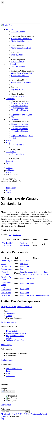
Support (9, 161)
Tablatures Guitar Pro (15, 340)
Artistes (9, 140)
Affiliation (10, 375)
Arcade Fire (6, 266)
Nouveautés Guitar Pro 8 (16, 333)
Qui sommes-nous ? (14, 369)
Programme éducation (15, 335)
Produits (9, 29)
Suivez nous (6, 405)
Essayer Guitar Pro (8, 307)
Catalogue (10, 190)
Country (44, 274)
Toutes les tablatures (19, 110)
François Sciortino (5, 273)
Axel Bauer (6, 292)
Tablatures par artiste (19, 105)
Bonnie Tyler (6, 261)
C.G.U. (19, 414)
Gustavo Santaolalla (24, 244)
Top (2, 419)
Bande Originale (42, 295)
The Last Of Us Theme (7, 244)
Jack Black (5, 295)
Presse (8, 371)
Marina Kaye (6, 269)
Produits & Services (9, 322)
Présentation (11, 188)
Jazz (45, 272)
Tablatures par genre (19, 108)
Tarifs (13, 117)
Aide (8, 373)
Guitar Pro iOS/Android (21, 48)
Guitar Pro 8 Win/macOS (21, 39)
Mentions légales (8, 414)
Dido (3, 263)
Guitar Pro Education (20, 41)
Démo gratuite (12, 331)
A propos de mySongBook (22, 115)
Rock (22, 261)
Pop (10, 235)
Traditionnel (38, 272)
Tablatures (10, 99)
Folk (26, 263)
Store (8, 163)
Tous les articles (17, 145)
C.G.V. (27, 414)
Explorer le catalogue (20, 103)
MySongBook (17, 55)
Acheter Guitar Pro (24, 307)
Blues (22, 274)
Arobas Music (6, 360)
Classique (17, 235)
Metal (32, 278)
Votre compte (6, 344)
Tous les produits (18, 32)
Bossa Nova (35, 274)
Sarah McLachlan (6, 288)
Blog (8, 142)
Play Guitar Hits (17, 62)
